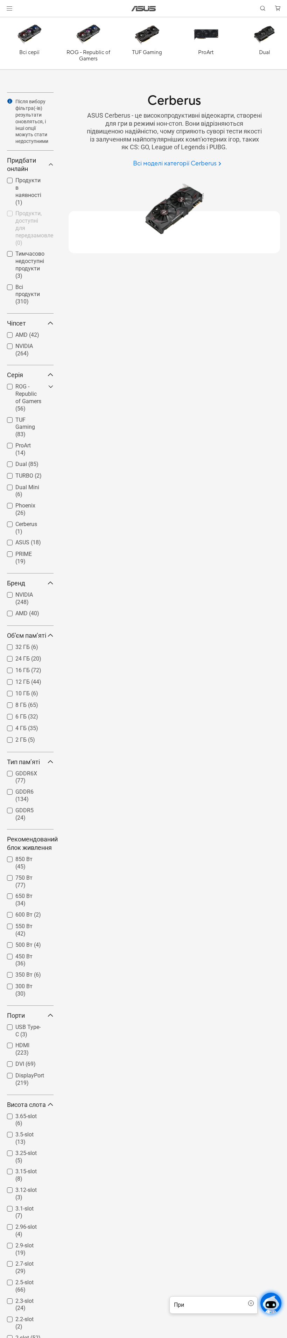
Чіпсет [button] (16, 323)
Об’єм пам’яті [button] (26, 635)
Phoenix (17, 503)
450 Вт (15, 954)
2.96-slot (17, 1225)
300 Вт (15, 984)
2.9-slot (16, 1243)
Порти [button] (16, 1015)
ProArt (14, 443)
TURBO (16, 474)
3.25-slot (17, 1151)
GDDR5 (16, 808)
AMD (13, 333)
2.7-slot (16, 1262)
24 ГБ (14, 657)
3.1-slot (16, 1206)
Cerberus (18, 522)
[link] (143, 8)
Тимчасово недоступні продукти (21, 255)
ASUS (14, 540)
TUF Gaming (22, 418)
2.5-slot (16, 1280)
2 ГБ (12, 738)
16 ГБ (14, 668)
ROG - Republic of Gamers (25, 387)
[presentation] (10, 101)
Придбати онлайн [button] (21, 164)
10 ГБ (14, 691)
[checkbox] (27, 397)
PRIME (15, 552)
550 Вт (15, 924)
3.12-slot (17, 1188)
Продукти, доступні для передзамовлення (27, 214)
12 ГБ (14, 680)
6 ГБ (12, 714)
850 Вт (15, 857)
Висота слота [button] (26, 1104)
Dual (13, 462)
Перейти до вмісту (8, 21)
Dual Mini (19, 485)
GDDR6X (18, 771)
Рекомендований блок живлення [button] (30, 843)
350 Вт (15, 973)
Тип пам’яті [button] (23, 762)
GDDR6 (16, 790)
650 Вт (15, 894)
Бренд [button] (16, 583)
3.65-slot (17, 1114)
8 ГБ (12, 703)
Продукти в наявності (22, 181)
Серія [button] (15, 375)
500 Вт (15, 943)
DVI (11, 1062)
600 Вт (15, 913)
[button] (9, 8)
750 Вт (15, 876)
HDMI (14, 1043)
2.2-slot (16, 1317)
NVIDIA (15, 344)
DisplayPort (21, 1073)
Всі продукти (24, 285)
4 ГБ (12, 726)
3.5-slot (16, 1132)
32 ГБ (14, 645)
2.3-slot (16, 1299)
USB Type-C (21, 1025)
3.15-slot (17, 1169)
